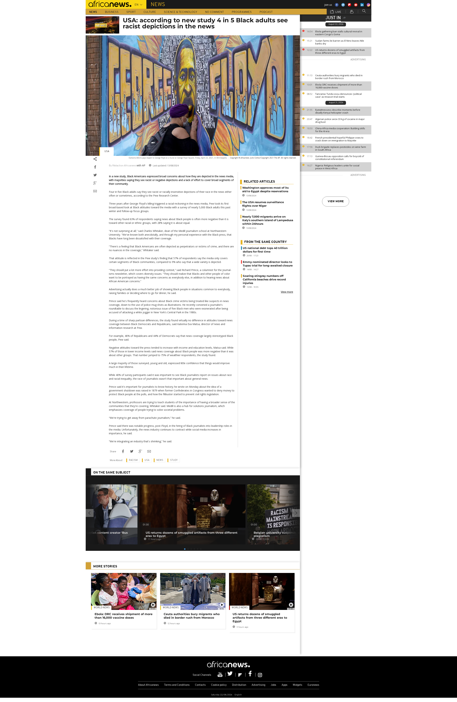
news (159, 460)
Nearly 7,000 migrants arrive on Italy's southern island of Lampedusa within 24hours (267, 220)
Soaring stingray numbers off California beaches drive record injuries (264, 279)
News (93, 12)
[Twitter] (230, 675)
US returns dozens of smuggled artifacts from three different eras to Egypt (340, 51)
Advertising (258, 685)
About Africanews (148, 685)
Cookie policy (219, 685)
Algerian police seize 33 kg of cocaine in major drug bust (340, 120)
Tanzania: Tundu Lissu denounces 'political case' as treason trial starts (338, 95)
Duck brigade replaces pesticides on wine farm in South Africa (340, 148)
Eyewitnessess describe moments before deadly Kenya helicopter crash (337, 111)
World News (102, 607)
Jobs (273, 685)
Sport (131, 12)
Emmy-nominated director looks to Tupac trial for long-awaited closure (268, 263)
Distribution (239, 685)
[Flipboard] (240, 675)
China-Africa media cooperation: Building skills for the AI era (340, 130)
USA (106, 151)
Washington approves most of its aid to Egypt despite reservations (265, 189)
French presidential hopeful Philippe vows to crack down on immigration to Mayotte (339, 139)
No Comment (214, 12)
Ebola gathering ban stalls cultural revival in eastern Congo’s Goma (338, 33)
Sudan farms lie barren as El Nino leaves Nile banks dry (339, 42)
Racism (133, 460)
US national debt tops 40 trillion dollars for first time (265, 249)
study (174, 460)
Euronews (313, 685)
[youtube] (220, 675)
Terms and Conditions (177, 685)
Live (338, 12)
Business (112, 12)
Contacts (200, 685)
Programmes (242, 12)
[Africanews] (108, 3)
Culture (150, 12)
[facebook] (250, 675)
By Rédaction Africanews (122, 165)
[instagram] (260, 675)
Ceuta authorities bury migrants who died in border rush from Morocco (339, 77)
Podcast (266, 12)
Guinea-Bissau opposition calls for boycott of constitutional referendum (339, 157)
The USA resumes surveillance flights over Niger (263, 203)
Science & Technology (180, 12)
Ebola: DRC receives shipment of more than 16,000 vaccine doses (338, 86)
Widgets (297, 685)
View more (336, 201)
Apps (284, 685)
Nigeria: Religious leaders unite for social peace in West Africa (337, 167)
